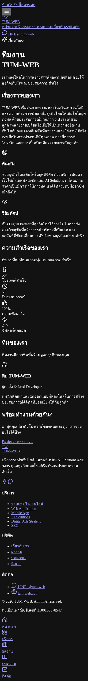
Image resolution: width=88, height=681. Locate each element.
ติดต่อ (75, 27)
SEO (15, 525)
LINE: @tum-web (31, 587)
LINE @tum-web (21, 34)
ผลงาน (32, 27)
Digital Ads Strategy (26, 521)
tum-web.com (27, 593)
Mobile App (20, 513)
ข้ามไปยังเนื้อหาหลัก (18, 5)
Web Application (23, 509)
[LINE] (10, 483)
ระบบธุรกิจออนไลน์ (27, 504)
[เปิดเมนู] (6, 11)
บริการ (21, 27)
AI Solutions (20, 517)
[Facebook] (5, 483)
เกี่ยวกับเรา (61, 27)
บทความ (45, 27)
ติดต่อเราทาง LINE (17, 442)
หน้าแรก (9, 27)
